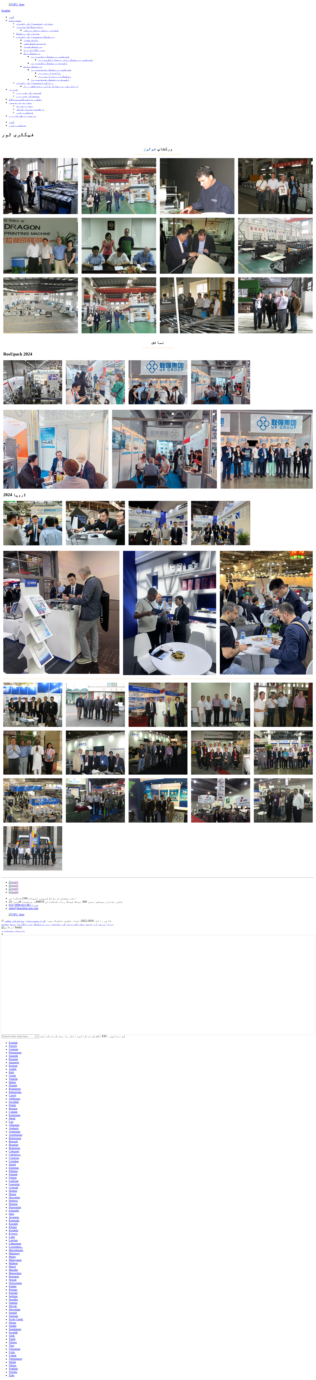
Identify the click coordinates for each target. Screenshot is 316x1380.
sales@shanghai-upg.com (23, 908)
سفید (5, 924)
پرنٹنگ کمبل (32, 46)
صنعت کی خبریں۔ (28, 96)
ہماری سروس (24, 105)
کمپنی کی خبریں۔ (28, 92)
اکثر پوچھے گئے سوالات (25, 99)
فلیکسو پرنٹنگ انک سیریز (50, 56)
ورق (110, 924)
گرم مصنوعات (36, 920)
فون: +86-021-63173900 (23, 905)
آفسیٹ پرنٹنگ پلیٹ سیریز (50, 79)
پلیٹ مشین (31, 40)
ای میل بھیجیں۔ (13, 930)
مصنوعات (15, 20)
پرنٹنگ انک (32, 53)
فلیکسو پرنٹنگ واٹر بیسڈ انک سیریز (65, 59)
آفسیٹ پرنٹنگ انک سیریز (49, 63)
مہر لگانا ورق (34, 49)
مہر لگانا (25, 924)
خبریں (13, 89)
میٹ (13, 924)
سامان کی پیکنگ (28, 33)
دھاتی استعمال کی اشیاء (34, 23)
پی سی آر (100, 924)
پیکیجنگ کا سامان (29, 26)
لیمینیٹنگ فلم (34, 43)
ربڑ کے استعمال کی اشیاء (35, 82)
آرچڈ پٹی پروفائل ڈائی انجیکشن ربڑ (50, 86)
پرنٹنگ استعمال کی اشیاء (35, 36)
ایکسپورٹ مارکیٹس (30, 109)
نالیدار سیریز (49, 72)
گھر (11, 16)
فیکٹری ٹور (24, 112)
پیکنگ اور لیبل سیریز (54, 76)
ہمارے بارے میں (20, 102)
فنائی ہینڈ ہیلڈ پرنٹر (41, 30)
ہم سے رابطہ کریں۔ (23, 115)
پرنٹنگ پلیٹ (32, 66)
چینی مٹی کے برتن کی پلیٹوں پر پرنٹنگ (63, 924)
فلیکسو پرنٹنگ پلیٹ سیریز (51, 69)
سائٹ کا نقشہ (14, 920)
